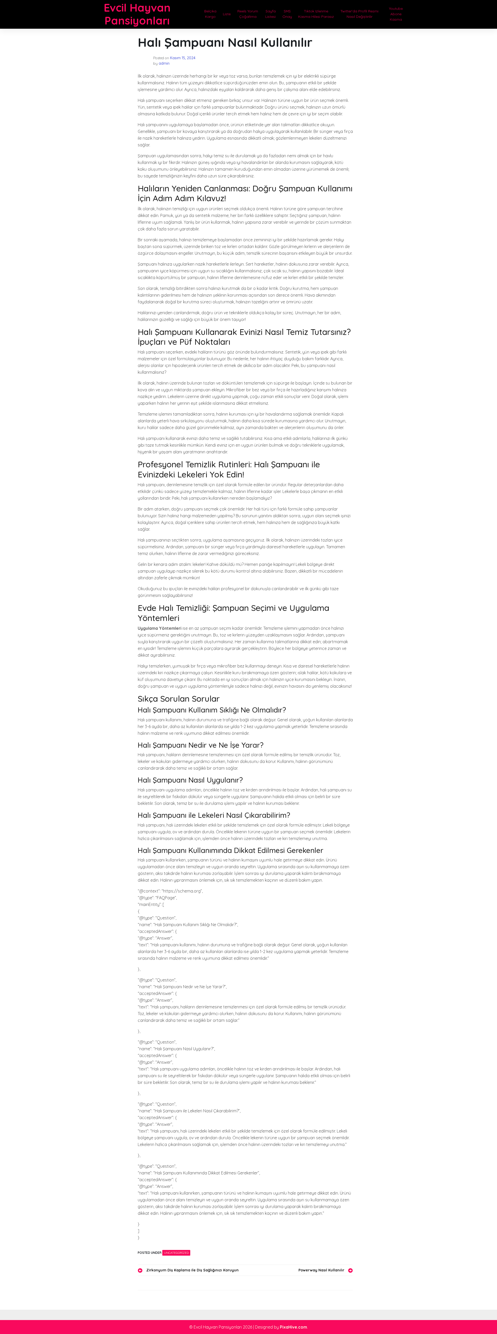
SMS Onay (287, 14)
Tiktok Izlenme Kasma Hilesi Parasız (316, 14)
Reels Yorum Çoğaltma (247, 14)
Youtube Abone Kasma (396, 14)
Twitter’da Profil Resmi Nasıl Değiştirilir (359, 14)
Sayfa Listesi (270, 14)
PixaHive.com (293, 1327)
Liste (227, 14)
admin (164, 63)
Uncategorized (176, 1253)
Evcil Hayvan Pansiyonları (137, 14)
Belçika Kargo (210, 14)
